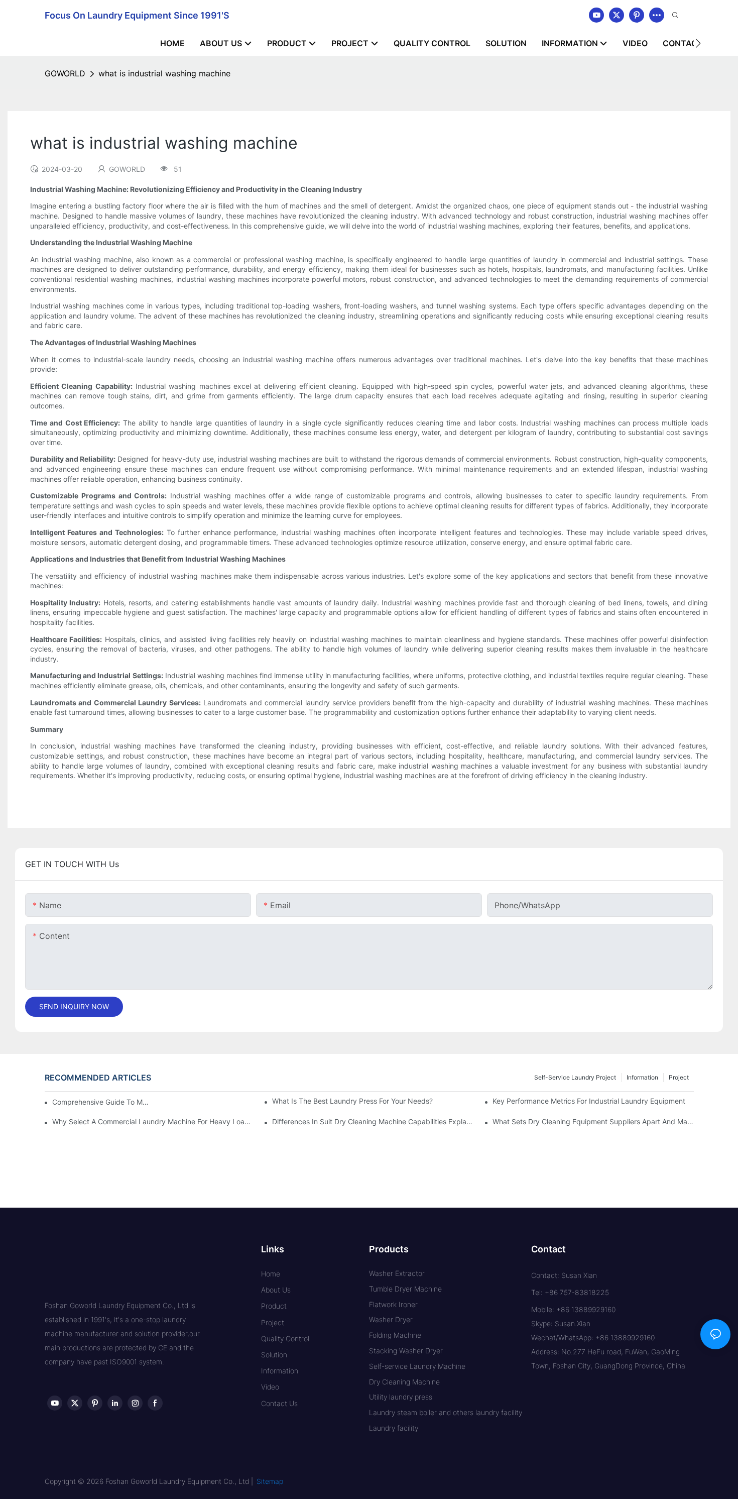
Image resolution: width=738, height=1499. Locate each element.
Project (679, 1077)
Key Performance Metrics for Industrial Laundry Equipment (589, 1101)
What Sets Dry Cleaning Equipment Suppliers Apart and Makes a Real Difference (593, 1121)
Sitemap (270, 1481)
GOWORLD (65, 73)
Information (642, 1077)
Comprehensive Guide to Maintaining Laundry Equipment (100, 1102)
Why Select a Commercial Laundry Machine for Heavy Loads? (152, 1121)
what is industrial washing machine (164, 73)
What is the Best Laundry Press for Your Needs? (352, 1101)
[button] (698, 43)
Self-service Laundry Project (575, 1077)
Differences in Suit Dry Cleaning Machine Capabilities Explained (372, 1121)
